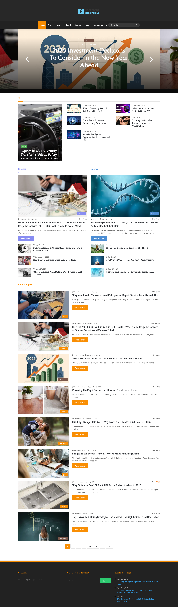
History (87, 25)
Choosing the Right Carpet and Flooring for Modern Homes (104, 390)
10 (90, 546)
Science (78, 25)
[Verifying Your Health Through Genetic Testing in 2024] (97, 272)
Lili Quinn (96, 219)
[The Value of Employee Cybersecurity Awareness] (74, 120)
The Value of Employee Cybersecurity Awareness (94, 121)
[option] (89, 59)
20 (96, 546)
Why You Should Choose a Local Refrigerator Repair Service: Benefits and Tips (115, 295)
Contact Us (98, 25)
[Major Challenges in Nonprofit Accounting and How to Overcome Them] (24, 248)
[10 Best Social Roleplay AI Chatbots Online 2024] (123, 108)
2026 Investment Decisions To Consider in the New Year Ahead (89, 57)
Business (89, 41)
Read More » (26, 238)
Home (42, 25)
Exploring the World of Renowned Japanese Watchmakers (142, 123)
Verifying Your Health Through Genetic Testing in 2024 (130, 272)
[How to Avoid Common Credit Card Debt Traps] (24, 260)
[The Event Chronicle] (89, 11)
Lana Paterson (79, 355)
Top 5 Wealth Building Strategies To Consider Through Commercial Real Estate (116, 517)
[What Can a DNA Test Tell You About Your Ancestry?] (97, 260)
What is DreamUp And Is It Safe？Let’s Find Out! (95, 109)
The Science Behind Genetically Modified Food (127, 248)
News (50, 25)
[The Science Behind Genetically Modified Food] (97, 248)
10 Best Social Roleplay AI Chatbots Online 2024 (143, 109)
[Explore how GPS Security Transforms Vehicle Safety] (40, 132)
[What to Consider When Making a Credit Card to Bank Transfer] (24, 272)
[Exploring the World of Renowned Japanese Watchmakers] (123, 120)
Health (68, 25)
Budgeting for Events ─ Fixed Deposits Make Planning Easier (105, 453)
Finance (59, 25)
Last (109, 546)
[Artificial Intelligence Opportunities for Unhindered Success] (74, 134)
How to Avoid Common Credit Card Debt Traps (54, 260)
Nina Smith (23, 219)
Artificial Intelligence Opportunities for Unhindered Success (96, 137)
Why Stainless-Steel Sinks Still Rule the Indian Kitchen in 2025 (106, 485)
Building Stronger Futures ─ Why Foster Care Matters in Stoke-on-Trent (111, 422)
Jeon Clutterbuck (28, 158)
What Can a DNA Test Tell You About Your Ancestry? (130, 260)
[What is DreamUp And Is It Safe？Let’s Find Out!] (74, 108)
